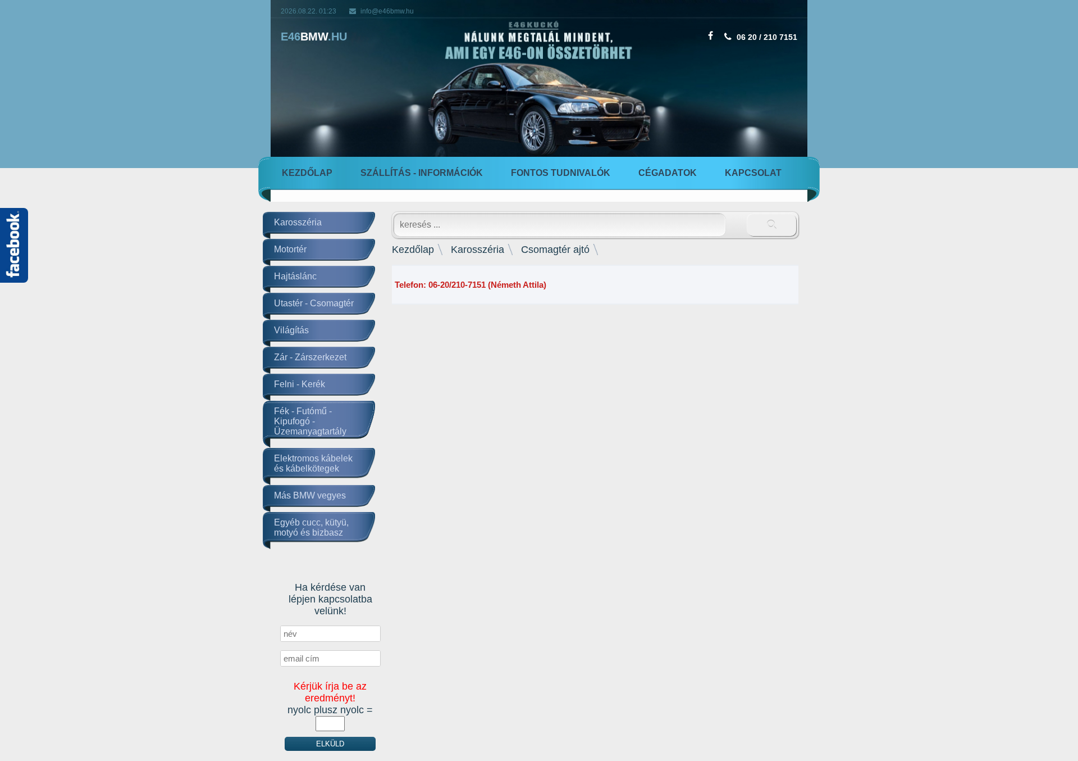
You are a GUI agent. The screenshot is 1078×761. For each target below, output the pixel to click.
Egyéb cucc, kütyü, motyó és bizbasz (311, 527)
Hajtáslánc (295, 276)
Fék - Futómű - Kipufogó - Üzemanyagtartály (310, 421)
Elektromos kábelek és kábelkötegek (313, 463)
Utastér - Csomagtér (314, 303)
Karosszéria (298, 222)
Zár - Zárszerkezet (310, 357)
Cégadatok (667, 173)
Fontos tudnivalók (560, 173)
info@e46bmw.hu (387, 11)
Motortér (290, 249)
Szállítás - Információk (421, 173)
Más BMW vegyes (310, 495)
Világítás (291, 330)
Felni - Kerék (299, 384)
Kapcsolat (753, 173)
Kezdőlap (307, 173)
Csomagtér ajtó (555, 249)
